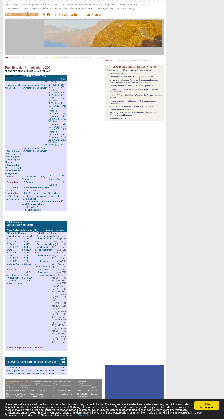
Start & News (12, 4)
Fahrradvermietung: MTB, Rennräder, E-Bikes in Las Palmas (87, 390)
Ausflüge (45, 4)
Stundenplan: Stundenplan (120, 118)
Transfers (120, 4)
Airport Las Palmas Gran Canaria (28, 57)
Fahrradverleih (13, 8)
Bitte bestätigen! (207, 405)
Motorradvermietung (124, 8)
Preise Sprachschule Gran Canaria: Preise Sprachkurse (132, 86)
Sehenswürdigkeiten (29, 4)
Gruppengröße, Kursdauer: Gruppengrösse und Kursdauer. (133, 77)
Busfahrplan (139, 4)
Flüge (129, 4)
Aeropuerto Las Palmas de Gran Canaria (80, 57)
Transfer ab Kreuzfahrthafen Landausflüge (41, 8)
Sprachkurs (87, 8)
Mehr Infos (84, 415)
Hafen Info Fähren (71, 8)
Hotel (61, 4)
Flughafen (109, 4)
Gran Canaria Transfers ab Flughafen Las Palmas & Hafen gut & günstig (63, 384)
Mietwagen (98, 4)
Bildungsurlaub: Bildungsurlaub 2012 (124, 73)
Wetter (88, 4)
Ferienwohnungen (74, 4)
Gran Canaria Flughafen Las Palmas (130, 60)
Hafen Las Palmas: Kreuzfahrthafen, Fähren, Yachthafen (63, 390)
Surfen (54, 4)
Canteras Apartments (103, 8)
